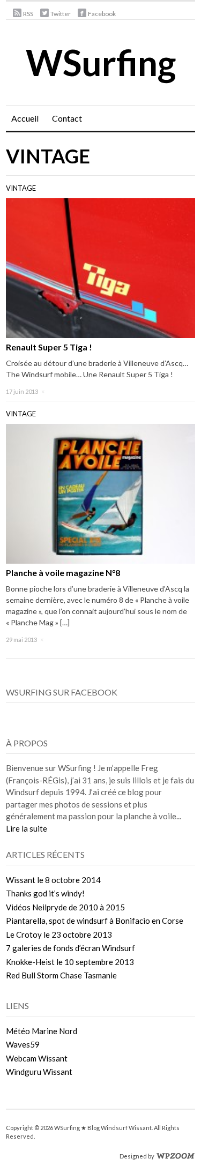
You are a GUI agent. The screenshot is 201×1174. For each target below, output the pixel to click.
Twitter (60, 14)
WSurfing (101, 62)
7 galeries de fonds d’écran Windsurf (70, 948)
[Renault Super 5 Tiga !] (100, 267)
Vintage (21, 188)
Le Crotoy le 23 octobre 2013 (59, 934)
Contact (67, 118)
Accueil (25, 118)
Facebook (102, 14)
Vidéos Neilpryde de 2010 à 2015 (65, 907)
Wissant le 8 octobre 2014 (53, 880)
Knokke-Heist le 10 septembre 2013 (70, 962)
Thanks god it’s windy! (45, 893)
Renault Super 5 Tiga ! (49, 347)
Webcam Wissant (37, 1058)
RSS (28, 14)
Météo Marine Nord (41, 1031)
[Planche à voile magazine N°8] (100, 492)
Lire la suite (26, 828)
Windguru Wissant (39, 1071)
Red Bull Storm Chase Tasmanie (61, 975)
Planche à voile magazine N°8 (63, 572)
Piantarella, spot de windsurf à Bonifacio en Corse (94, 920)
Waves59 (23, 1044)
